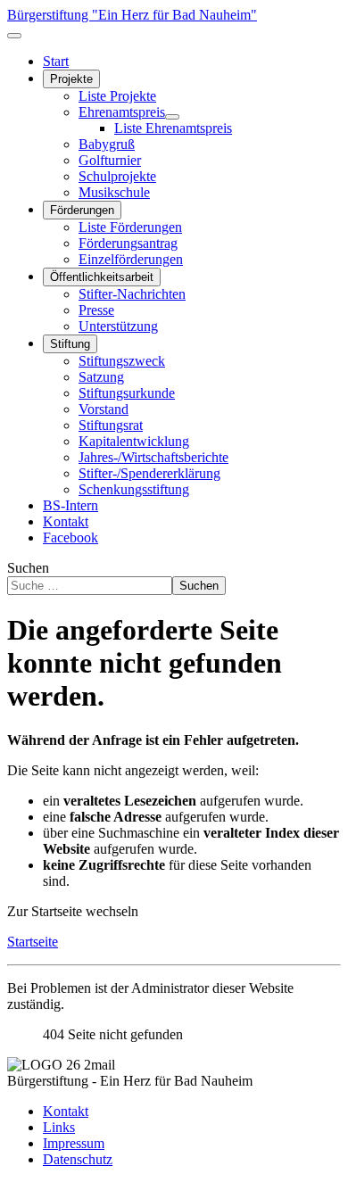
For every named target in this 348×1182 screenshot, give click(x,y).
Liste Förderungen (130, 227)
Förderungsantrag (128, 243)
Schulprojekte (117, 176)
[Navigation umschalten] (14, 35)
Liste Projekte (117, 95)
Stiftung (70, 344)
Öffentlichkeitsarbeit (101, 277)
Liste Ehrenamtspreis (173, 128)
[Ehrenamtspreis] (172, 117)
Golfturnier (110, 160)
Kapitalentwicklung (134, 441)
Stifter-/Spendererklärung (149, 473)
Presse (96, 310)
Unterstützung (118, 326)
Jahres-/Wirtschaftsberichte (153, 457)
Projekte (71, 79)
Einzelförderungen (131, 259)
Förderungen (82, 210)
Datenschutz (77, 1159)
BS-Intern (70, 505)
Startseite (32, 941)
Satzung (101, 376)
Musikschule (114, 192)
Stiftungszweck (122, 360)
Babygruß (107, 144)
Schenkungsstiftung (134, 489)
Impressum (73, 1143)
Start (56, 61)
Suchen (28, 567)
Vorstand (103, 409)
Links (59, 1127)
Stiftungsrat (111, 425)
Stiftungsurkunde (127, 393)
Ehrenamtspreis (122, 112)
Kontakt (65, 521)
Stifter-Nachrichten (132, 294)
